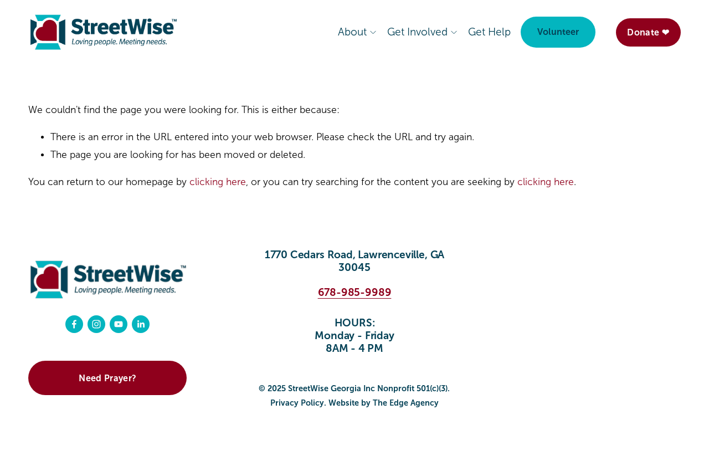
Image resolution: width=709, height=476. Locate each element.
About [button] (352, 32)
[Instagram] (96, 324)
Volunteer (558, 32)
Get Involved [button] (417, 32)
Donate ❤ (648, 32)
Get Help (489, 32)
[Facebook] (74, 324)
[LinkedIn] (141, 324)
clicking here (217, 182)
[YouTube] (118, 324)
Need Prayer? (107, 378)
